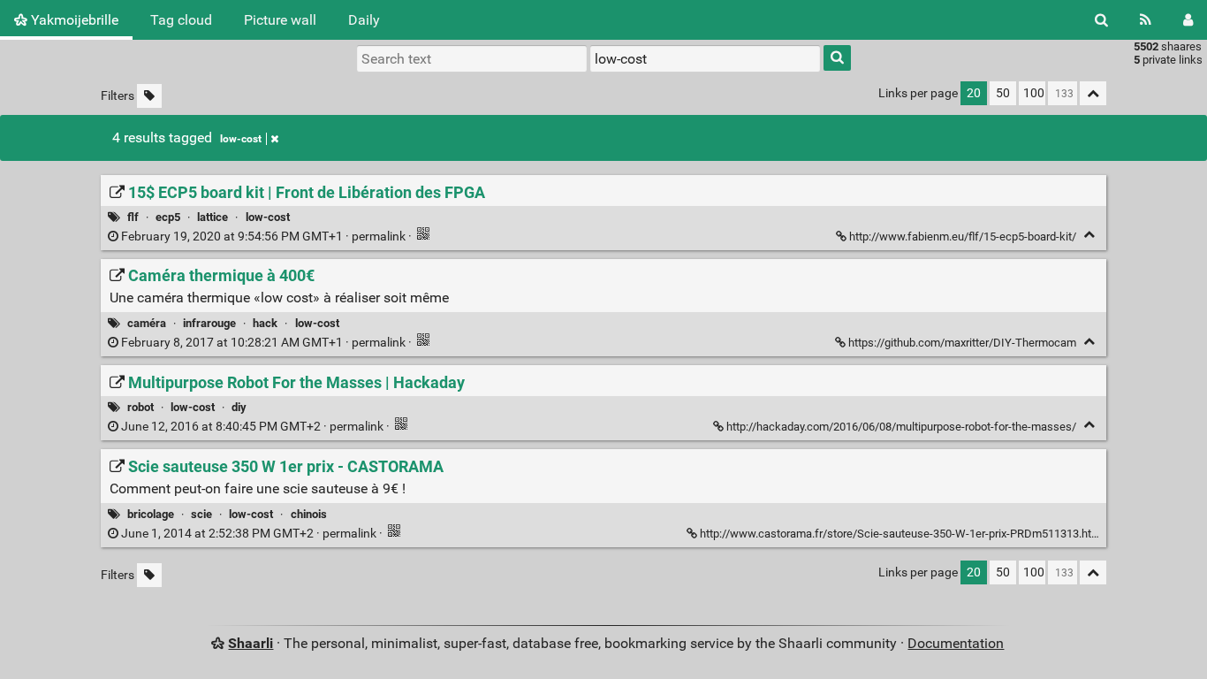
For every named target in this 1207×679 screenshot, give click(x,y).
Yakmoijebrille (72, 19)
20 (974, 93)
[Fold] (1089, 234)
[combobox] (705, 58)
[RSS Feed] (1145, 20)
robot (140, 407)
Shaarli (250, 643)
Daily (364, 19)
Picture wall (280, 19)
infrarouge (209, 323)
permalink (263, 236)
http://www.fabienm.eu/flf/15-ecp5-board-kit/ (962, 236)
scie (201, 514)
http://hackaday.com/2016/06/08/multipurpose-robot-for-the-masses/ (901, 426)
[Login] (1188, 20)
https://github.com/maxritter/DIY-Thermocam (962, 342)
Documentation (955, 643)
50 (1003, 93)
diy (239, 407)
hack (265, 323)
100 (1033, 93)
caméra (146, 323)
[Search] (1101, 20)
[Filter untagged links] (149, 96)
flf (133, 217)
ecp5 (168, 217)
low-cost (241, 139)
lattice (212, 217)
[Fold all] (1093, 93)
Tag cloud (181, 19)
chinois (309, 514)
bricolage (150, 514)
